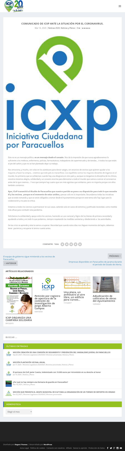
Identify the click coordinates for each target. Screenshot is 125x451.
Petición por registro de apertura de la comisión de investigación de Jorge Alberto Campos (47, 302)
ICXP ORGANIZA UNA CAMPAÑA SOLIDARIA (19, 319)
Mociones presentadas (54, 355)
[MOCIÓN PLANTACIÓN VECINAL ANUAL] (9, 364)
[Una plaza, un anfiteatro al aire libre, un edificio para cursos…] (77, 282)
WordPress (48, 444)
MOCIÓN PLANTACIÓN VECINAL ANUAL (29, 362)
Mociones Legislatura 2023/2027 (34, 355)
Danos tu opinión (80, 448)
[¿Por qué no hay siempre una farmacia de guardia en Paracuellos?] (9, 384)
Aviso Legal (24, 448)
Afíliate (69, 448)
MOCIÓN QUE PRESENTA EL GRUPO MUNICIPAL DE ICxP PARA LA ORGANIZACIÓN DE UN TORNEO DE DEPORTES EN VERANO (64, 392)
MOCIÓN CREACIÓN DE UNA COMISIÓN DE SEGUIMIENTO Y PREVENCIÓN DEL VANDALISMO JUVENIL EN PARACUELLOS (61, 352)
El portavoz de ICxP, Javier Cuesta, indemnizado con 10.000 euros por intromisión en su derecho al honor (57, 372)
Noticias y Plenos (68, 28)
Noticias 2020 (54, 28)
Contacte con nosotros (56, 448)
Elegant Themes (21, 444)
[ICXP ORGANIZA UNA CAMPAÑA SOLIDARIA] (19, 295)
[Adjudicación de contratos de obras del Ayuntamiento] (106, 284)
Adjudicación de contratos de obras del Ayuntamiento (104, 298)
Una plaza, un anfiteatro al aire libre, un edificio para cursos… (74, 295)
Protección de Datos (97, 448)
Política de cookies (37, 448)
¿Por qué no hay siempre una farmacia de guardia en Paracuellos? (40, 382)
